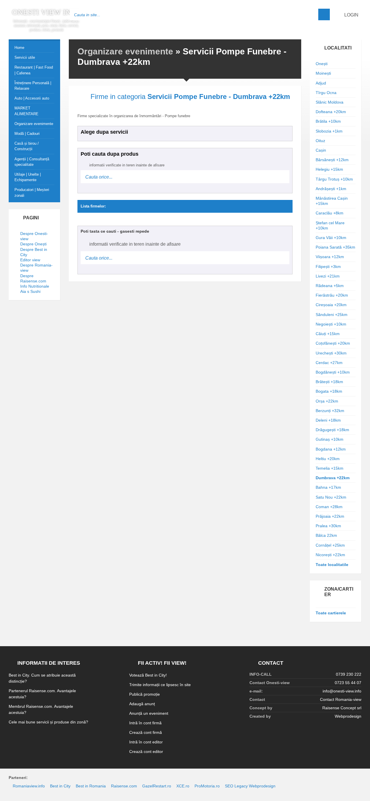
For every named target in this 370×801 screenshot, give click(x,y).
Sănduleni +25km (331, 314)
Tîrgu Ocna (326, 92)
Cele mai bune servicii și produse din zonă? (48, 722)
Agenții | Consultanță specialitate (31, 162)
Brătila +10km (328, 121)
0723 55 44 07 (348, 682)
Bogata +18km (329, 391)
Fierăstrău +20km (332, 295)
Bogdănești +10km (333, 372)
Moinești (323, 73)
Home (19, 47)
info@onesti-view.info (342, 691)
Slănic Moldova (329, 102)
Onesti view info (46, 12)
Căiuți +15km (328, 333)
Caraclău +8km (329, 213)
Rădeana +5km (330, 285)
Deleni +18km (328, 420)
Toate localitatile (332, 564)
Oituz (320, 140)
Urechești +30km (331, 353)
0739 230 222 (348, 674)
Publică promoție (144, 694)
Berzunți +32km (330, 410)
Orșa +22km (327, 401)
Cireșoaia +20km (331, 304)
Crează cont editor (146, 751)
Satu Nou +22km (331, 497)
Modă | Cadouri (27, 133)
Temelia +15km (329, 468)
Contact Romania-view (340, 699)
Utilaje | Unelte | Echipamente (27, 177)
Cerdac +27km (329, 362)
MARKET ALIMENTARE (26, 111)
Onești (322, 63)
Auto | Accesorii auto (31, 98)
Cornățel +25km (330, 545)
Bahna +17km (328, 487)
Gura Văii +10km (331, 237)
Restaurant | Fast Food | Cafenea (33, 70)
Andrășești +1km (331, 188)
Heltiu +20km (328, 458)
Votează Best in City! (148, 675)
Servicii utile (24, 57)
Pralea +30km (328, 525)
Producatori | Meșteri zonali (31, 192)
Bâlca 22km (326, 535)
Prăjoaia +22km (330, 516)
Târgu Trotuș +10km (334, 179)
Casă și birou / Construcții (26, 146)
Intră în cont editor (146, 742)
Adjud (321, 83)
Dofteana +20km (331, 111)
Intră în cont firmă (145, 723)
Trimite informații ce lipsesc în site (160, 684)
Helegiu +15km (329, 169)
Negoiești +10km (331, 324)
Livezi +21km (328, 276)
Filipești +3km (328, 266)
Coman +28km (329, 506)
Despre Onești (33, 244)
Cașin (321, 150)
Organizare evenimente (125, 51)
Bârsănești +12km (332, 159)
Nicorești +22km (330, 554)
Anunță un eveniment (148, 713)
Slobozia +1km (329, 131)
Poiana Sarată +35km (335, 247)
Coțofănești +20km (333, 343)
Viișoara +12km (330, 256)
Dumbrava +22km (332, 477)
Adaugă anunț (142, 703)
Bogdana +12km (331, 449)
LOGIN (350, 14)
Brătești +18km (329, 381)
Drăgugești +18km (332, 429)
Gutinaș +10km (329, 439)
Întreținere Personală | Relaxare (32, 86)
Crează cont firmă (145, 732)
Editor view (30, 260)
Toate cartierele (331, 613)
